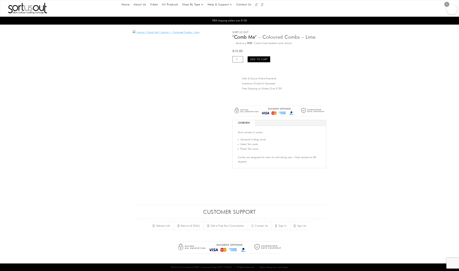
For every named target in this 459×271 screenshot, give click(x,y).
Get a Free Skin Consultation (227, 225)
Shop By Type (191, 4)
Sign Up (301, 225)
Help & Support (218, 4)
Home (126, 4)
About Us (140, 4)
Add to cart (259, 59)
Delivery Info (162, 225)
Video (154, 4)
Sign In (282, 225)
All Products (170, 4)
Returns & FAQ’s (190, 225)
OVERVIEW (244, 122)
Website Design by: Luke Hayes (273, 267)
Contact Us (243, 4)
